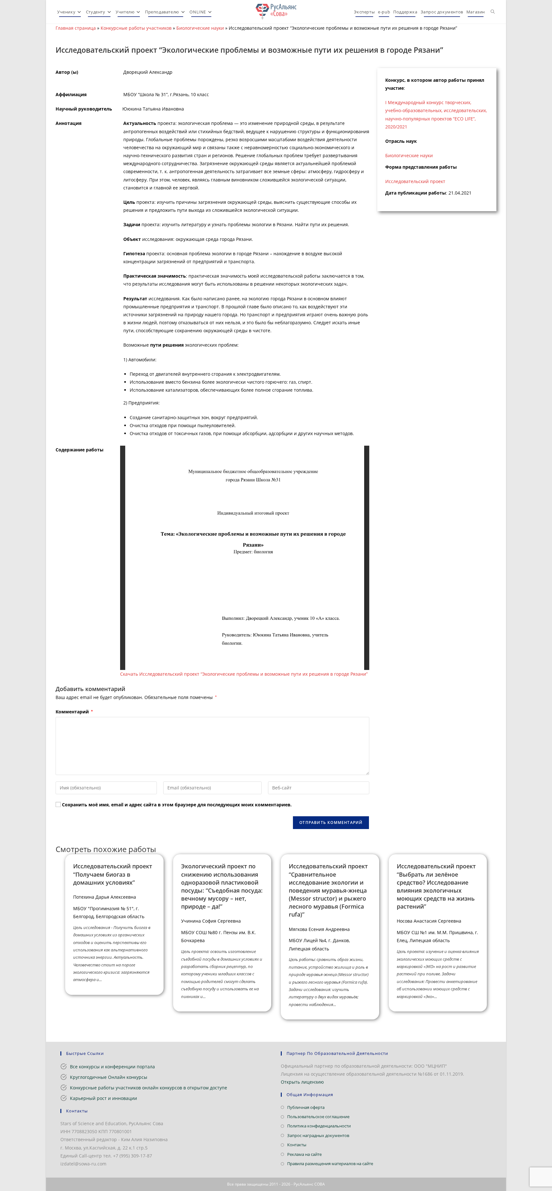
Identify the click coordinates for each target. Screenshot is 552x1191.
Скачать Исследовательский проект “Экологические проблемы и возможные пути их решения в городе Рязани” (244, 674)
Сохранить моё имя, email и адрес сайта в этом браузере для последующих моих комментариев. (177, 805)
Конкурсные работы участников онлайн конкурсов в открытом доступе (148, 1088)
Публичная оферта (306, 1107)
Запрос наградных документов (318, 1135)
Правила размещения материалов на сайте (330, 1163)
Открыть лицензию (302, 1082)
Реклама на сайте (304, 1154)
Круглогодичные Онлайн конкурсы (108, 1077)
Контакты (296, 1145)
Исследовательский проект (415, 181)
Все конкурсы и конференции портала (112, 1067)
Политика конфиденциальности (319, 1126)
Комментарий (74, 712)
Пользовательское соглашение (318, 1116)
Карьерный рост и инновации (103, 1098)
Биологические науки (200, 28)
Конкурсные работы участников (136, 28)
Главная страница (76, 28)
